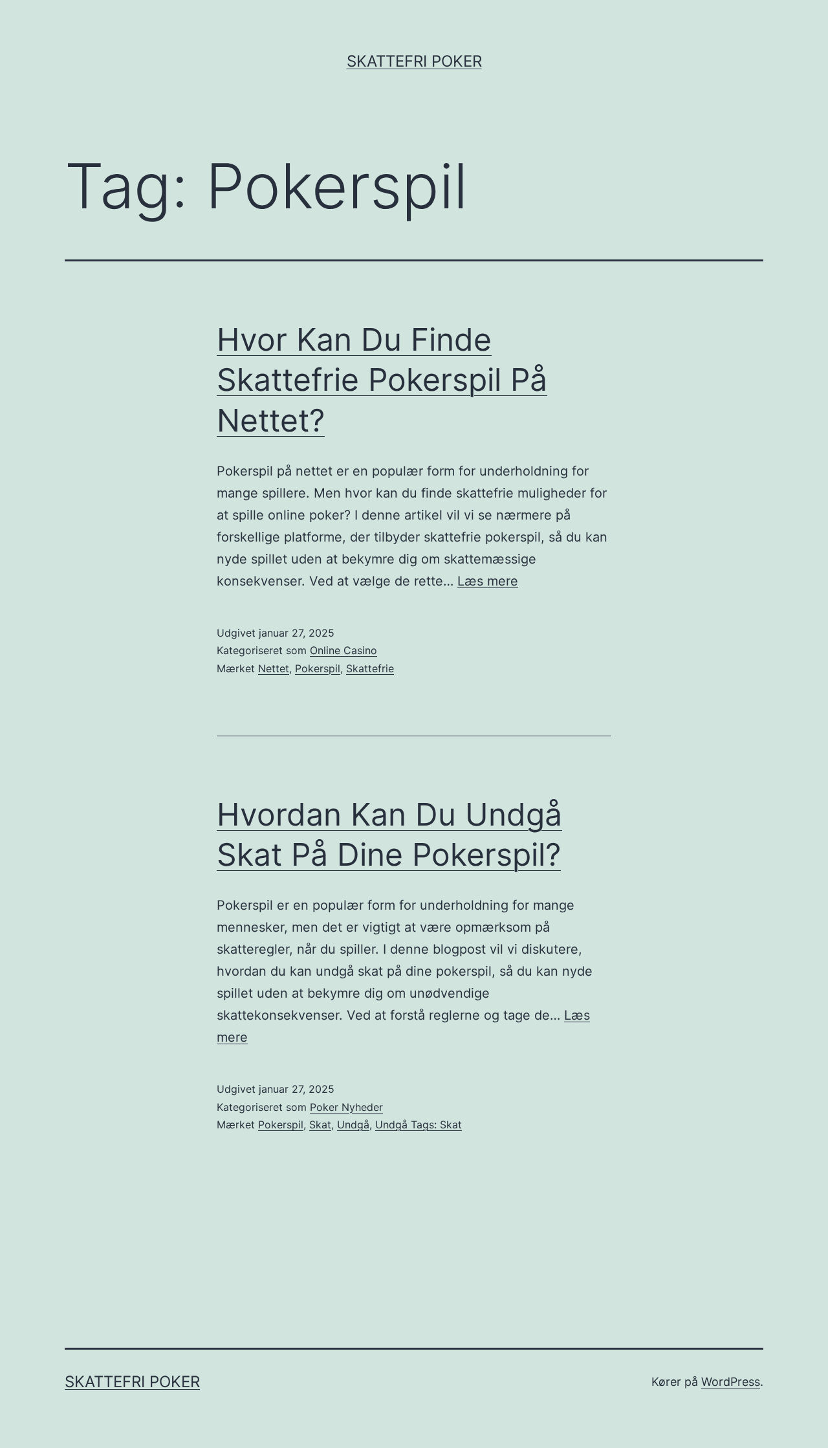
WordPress (730, 1381)
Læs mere (487, 581)
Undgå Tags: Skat (418, 1124)
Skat (320, 1124)
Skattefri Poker (414, 61)
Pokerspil (317, 668)
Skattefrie (370, 668)
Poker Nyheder (346, 1107)
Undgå (353, 1124)
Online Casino (343, 650)
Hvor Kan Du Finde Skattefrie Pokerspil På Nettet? (382, 379)
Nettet (273, 668)
